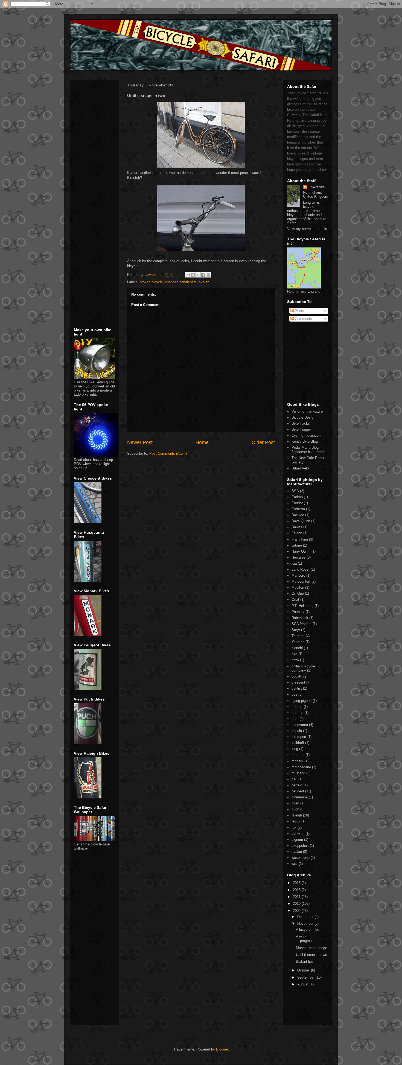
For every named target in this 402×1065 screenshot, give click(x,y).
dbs (294, 694)
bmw (295, 660)
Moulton (298, 587)
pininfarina (300, 797)
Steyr (296, 630)
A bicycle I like (307, 929)
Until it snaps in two (311, 955)
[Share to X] (198, 275)
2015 (297, 890)
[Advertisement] (90, 117)
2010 (297, 903)
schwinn (298, 833)
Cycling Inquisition (306, 435)
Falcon (297, 533)
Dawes (297, 527)
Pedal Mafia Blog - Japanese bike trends (308, 449)
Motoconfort (301, 581)
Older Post (263, 442)
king (295, 749)
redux (296, 821)
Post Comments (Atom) (168, 453)
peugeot (298, 791)
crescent (298, 682)
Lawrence (316, 187)
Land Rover (301, 569)
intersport (299, 737)
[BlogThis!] (193, 275)
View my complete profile (307, 229)
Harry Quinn (301, 551)
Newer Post (140, 442)
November (305, 923)
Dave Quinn (301, 521)
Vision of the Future (307, 411)
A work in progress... (306, 939)
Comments (303, 319)
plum (295, 803)
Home (202, 442)
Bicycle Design (303, 417)
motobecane (301, 767)
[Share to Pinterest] (208, 275)
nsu (294, 779)
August (303, 984)
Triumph (298, 636)
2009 (297, 911)
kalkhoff (298, 743)
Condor (297, 503)
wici (295, 864)
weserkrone (301, 858)
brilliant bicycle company (303, 668)
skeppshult (300, 846)
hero (295, 719)
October (304, 970)
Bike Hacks (301, 423)
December (305, 917)
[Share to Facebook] (203, 275)
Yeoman (298, 642)
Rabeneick (300, 618)
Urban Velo (300, 468)
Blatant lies (305, 961)
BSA (295, 491)
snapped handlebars (181, 282)
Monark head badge (311, 948)
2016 (297, 883)
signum (297, 840)
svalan (204, 282)
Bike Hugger (301, 429)
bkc (294, 654)
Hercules (298, 557)
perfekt (297, 785)
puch (295, 809)
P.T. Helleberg (302, 606)
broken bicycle (151, 282)
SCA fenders (301, 624)
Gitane (297, 545)
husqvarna (300, 725)
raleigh (297, 815)
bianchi (297, 648)
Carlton (297, 497)
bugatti (297, 676)
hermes (297, 713)
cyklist (297, 688)
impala (297, 731)
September (306, 977)
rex (294, 827)
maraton (298, 755)
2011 (297, 897)
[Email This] (187, 275)
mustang (298, 773)
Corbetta (298, 509)
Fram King (300, 539)
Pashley (298, 612)
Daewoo (298, 515)
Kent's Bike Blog (305, 441)
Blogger (222, 1049)
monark (297, 761)
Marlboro (298, 575)
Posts (299, 311)
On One (298, 593)
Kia (294, 563)
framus (297, 707)
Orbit (295, 599)
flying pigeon (301, 701)
